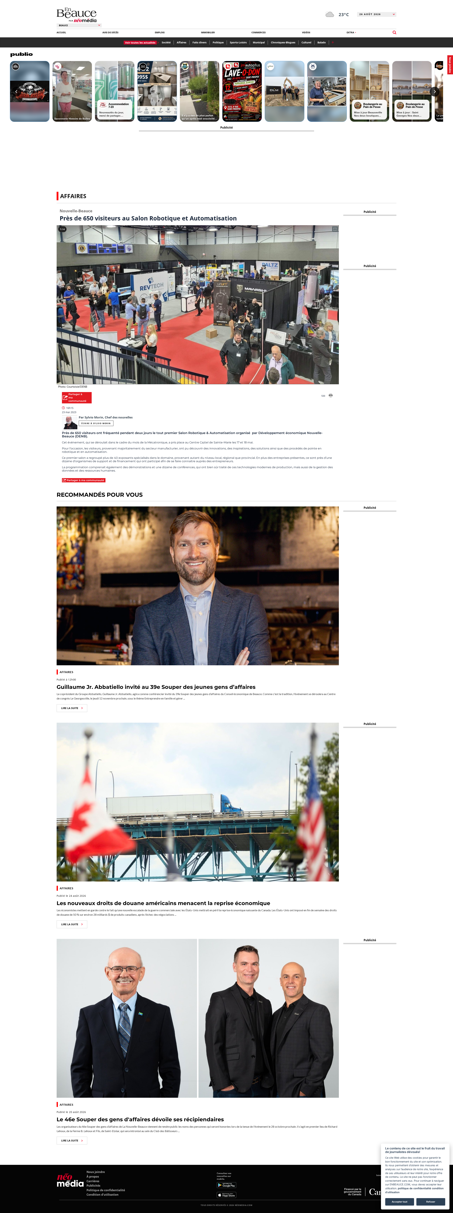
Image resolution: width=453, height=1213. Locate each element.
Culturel (306, 42)
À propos (93, 1176)
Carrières (93, 1181)
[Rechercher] (394, 32)
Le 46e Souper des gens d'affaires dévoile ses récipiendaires (140, 1119)
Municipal (259, 42)
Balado (321, 42)
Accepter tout (399, 1201)
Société (166, 42)
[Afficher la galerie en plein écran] (335, 229)
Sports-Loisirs (238, 42)
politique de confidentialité (414, 1188)
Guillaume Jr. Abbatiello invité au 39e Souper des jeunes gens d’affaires (156, 687)
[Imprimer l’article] (331, 396)
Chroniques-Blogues (283, 42)
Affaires (181, 42)
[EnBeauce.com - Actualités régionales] (76, 15)
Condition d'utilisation (103, 1195)
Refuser (430, 1201)
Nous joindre (96, 1172)
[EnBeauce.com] (70, 1185)
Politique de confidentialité (106, 1190)
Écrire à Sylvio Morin (96, 423)
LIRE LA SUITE (69, 708)
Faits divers (200, 42)
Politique (218, 42)
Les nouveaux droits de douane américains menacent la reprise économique (163, 903)
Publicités (93, 1186)
